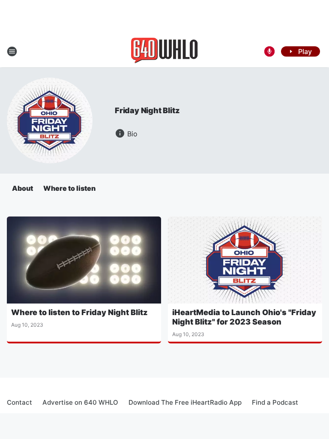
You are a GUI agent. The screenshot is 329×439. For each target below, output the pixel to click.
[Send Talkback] (269, 51)
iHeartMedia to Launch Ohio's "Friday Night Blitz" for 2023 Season (244, 317)
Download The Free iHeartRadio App (185, 402)
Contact (19, 402)
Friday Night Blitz (147, 110)
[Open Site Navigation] (12, 51)
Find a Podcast (275, 402)
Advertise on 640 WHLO (80, 402)
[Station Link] (164, 51)
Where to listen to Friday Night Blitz (79, 312)
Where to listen (69, 188)
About (22, 188)
